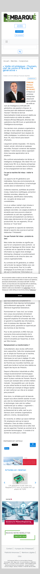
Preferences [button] (33, 290)
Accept (20, 295)
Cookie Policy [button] (26, 288)
